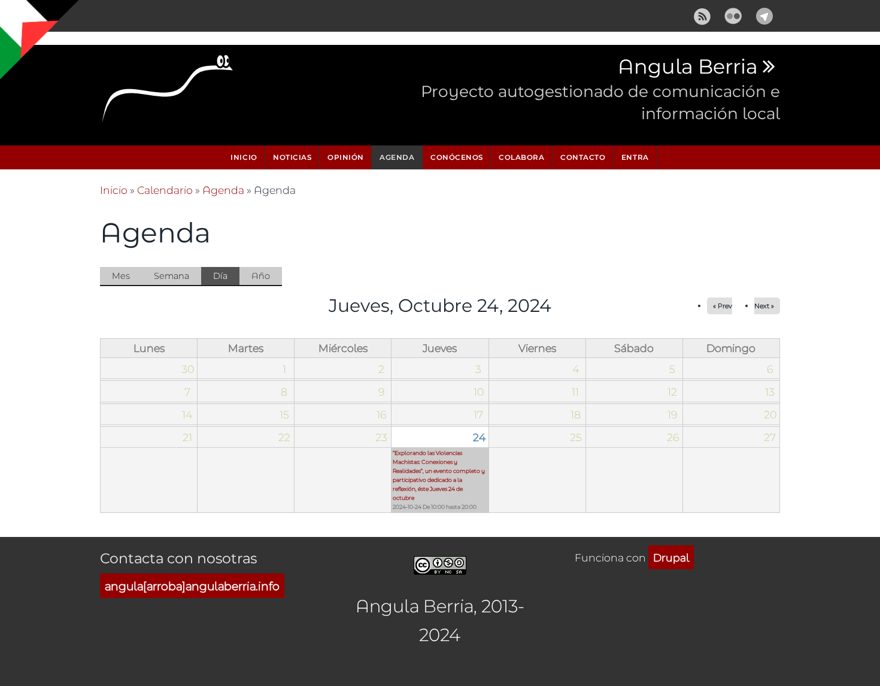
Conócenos (456, 157)
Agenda (397, 157)
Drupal (671, 557)
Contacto (582, 157)
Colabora (521, 157)
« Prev (722, 305)
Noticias (292, 157)
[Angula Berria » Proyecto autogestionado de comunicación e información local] (168, 92)
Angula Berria (687, 67)
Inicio (243, 157)
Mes (121, 275)
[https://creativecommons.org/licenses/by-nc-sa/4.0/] (440, 563)
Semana (171, 275)
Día (226, 278)
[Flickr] (733, 14)
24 (479, 437)
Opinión (345, 157)
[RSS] (702, 14)
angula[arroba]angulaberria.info (192, 585)
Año (260, 275)
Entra (635, 157)
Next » (764, 305)
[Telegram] (764, 14)
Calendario (165, 190)
